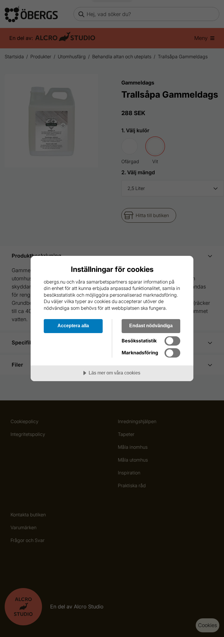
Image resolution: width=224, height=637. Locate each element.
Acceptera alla (73, 325)
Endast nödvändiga (151, 325)
